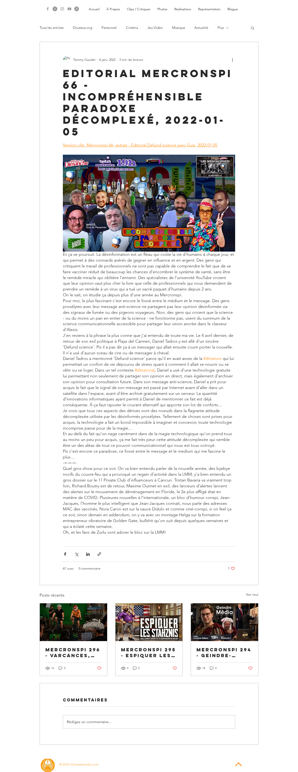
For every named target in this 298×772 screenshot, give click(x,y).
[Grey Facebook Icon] (47, 9)
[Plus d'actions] (232, 59)
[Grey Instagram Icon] (62, 9)
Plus (220, 28)
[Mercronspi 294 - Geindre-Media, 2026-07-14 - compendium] (224, 622)
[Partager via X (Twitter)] (76, 554)
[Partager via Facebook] (65, 554)
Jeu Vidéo (155, 28)
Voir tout (252, 594)
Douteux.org (82, 28)
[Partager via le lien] (99, 554)
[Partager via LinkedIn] (88, 554)
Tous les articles (52, 28)
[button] (252, 28)
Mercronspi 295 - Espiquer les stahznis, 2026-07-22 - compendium (148, 652)
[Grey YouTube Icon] (69, 9)
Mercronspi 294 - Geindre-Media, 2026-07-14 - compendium (223, 652)
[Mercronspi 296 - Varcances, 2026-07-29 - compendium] (73, 622)
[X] (55, 9)
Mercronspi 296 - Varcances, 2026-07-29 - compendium (72, 652)
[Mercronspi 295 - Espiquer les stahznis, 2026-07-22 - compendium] (149, 622)
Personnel (109, 28)
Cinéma (132, 28)
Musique (178, 28)
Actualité (201, 28)
